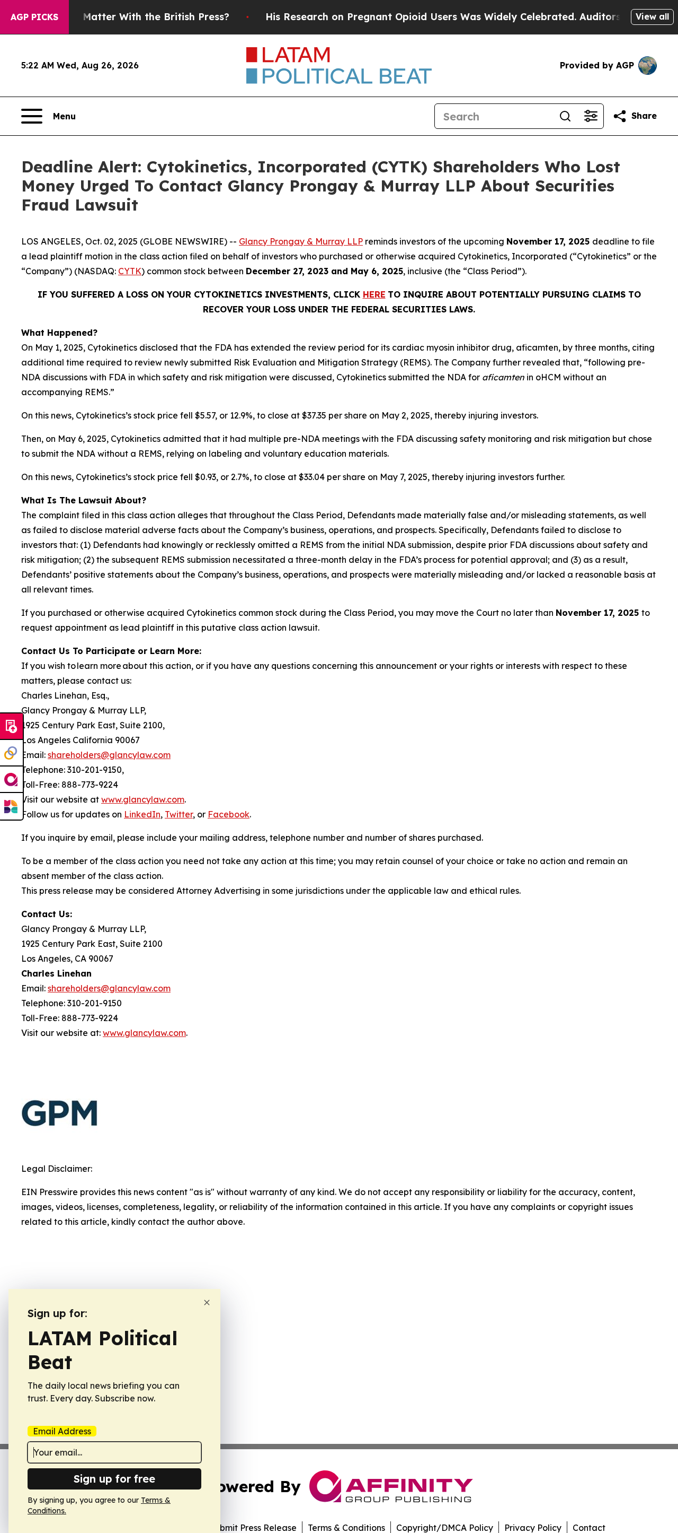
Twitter (179, 814)
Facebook (228, 814)
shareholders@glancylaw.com (109, 755)
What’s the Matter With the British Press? (128, 17)
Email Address (62, 1431)
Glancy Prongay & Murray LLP (301, 241)
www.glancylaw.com (142, 799)
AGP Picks (34, 17)
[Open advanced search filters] (590, 116)
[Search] (565, 116)
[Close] (207, 1302)
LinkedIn (142, 814)
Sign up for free (114, 1478)
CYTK (129, 271)
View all (652, 16)
